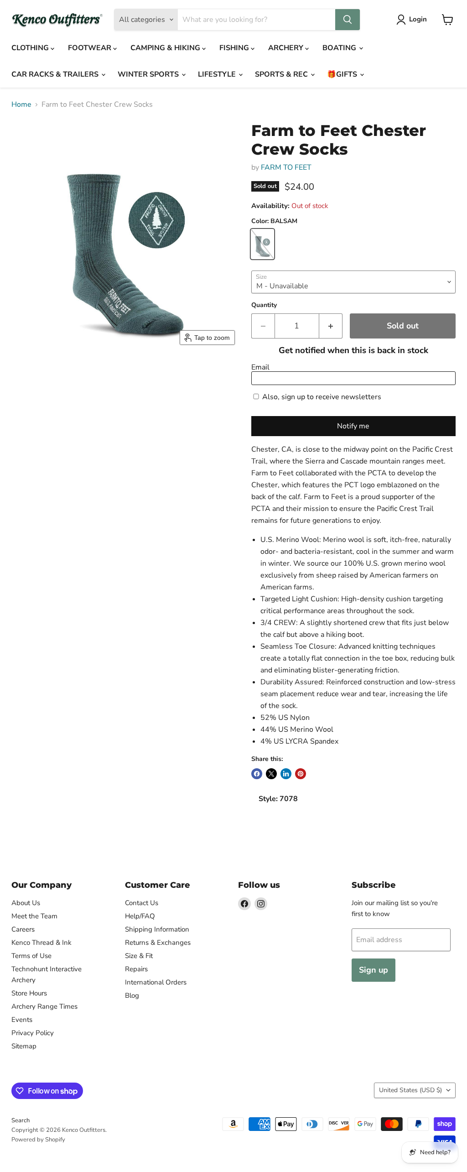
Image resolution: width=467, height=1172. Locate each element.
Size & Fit (139, 955)
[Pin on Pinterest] (300, 773)
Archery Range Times (44, 1006)
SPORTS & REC (282, 74)
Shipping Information (157, 929)
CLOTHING (31, 48)
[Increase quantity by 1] (330, 326)
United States (410, 1090)
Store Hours (29, 993)
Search (20, 1120)
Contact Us (141, 902)
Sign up (373, 969)
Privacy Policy (32, 1032)
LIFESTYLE (218, 74)
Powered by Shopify (38, 1140)
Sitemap (23, 1046)
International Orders (156, 982)
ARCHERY (286, 48)
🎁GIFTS (343, 74)
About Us (25, 902)
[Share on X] (271, 773)
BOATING (340, 48)
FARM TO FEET (286, 167)
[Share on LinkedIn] (285, 773)
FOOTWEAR (90, 48)
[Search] (347, 19)
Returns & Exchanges (158, 942)
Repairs (136, 969)
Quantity (264, 305)
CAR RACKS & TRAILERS (55, 74)
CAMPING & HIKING (166, 48)
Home (21, 104)
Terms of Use (31, 955)
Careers (23, 929)
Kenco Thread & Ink (41, 942)
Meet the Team (34, 916)
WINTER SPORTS (149, 74)
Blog (132, 995)
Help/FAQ (140, 916)
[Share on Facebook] (256, 773)
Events (21, 1019)
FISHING (235, 48)
